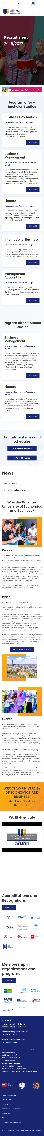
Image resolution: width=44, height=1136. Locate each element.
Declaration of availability (11, 1109)
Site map (5, 1118)
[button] (22, 649)
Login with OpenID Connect (12, 1122)
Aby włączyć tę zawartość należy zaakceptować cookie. (22, 837)
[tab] (22, 483)
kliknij (35, 1071)
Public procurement (9, 1095)
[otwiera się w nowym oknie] (8, 991)
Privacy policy (7, 1100)
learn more (9, 907)
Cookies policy (7, 1104)
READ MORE (33, 142)
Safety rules (6, 1113)
